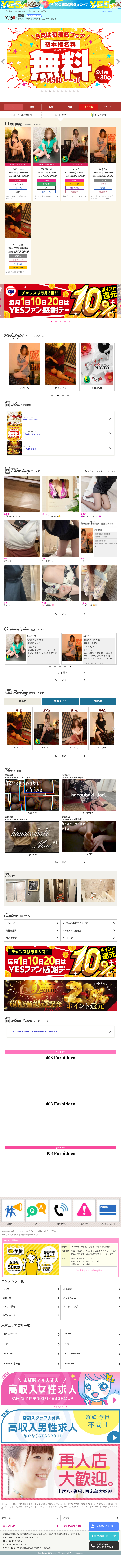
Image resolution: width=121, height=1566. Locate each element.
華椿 (67, 1343)
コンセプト (11, 923)
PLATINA (8, 1353)
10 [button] (78, 91)
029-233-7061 (15, 1541)
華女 (6, 1343)
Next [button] (117, 61)
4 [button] (54, 91)
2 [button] (46, 91)
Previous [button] (3, 61)
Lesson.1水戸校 (12, 1363)
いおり (87, 636)
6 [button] (62, 91)
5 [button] (58, 91)
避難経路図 (11, 930)
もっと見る (60, 614)
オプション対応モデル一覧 (75, 923)
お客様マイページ (107, 11)
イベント (88, 106)
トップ (13, 106)
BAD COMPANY (72, 1353)
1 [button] (42, 91)
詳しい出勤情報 (23, 115)
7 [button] (66, 91)
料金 (70, 106)
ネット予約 (68, 938)
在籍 (51, 106)
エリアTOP (9, 1526)
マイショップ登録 (35, 16)
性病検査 (65, 1518)
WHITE (68, 1334)
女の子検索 (11, 938)
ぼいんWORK (10, 1334)
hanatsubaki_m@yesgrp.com (23, 1537)
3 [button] (50, 91)
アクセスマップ (70, 1306)
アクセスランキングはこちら (102, 471)
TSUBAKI (69, 1363)
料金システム (69, 1298)
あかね (31, 636)
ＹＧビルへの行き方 (72, 930)
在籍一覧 (7, 1298)
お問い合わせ (9, 1315)
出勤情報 (67, 1289)
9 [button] (74, 91)
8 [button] (70, 91)
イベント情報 (9, 1306)
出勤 (32, 106)
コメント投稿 (60, 672)
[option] (60, 58)
